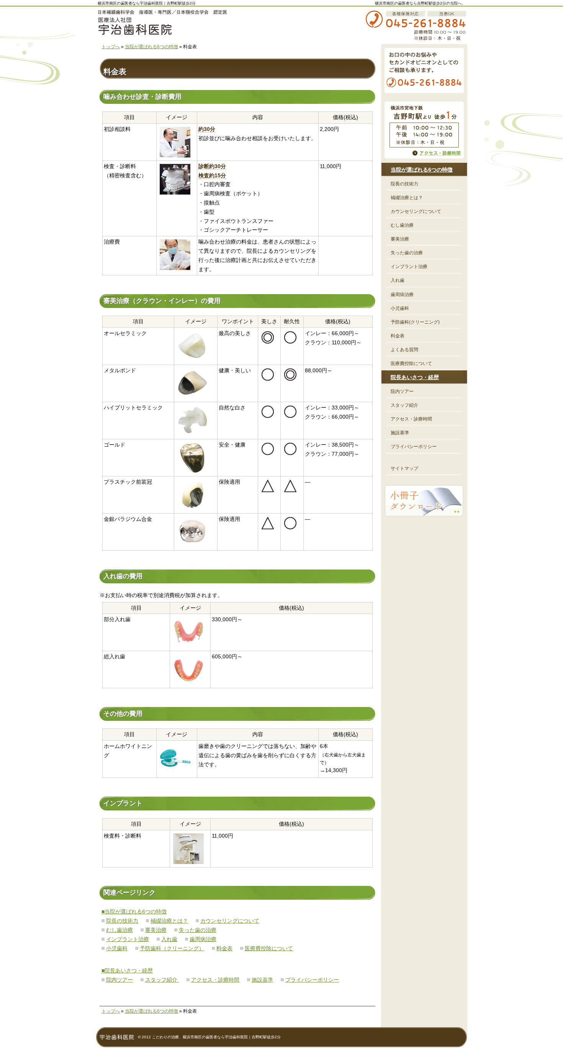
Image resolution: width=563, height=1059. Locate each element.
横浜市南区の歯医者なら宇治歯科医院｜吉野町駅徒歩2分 (147, 3)
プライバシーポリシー (312, 980)
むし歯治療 (119, 930)
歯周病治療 (203, 939)
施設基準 (262, 980)
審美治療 (156, 930)
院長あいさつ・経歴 (415, 377)
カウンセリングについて (229, 921)
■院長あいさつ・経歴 (127, 970)
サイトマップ (404, 468)
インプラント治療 (127, 939)
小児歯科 (117, 948)
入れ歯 (169, 939)
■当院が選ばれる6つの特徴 (134, 911)
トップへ (110, 46)
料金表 (224, 948)
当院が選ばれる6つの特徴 (151, 46)
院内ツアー (119, 980)
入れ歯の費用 (122, 576)
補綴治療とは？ (169, 921)
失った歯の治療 (197, 930)
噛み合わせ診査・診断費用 (142, 96)
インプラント (122, 803)
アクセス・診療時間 (215, 980)
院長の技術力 (122, 921)
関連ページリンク (129, 892)
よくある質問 (404, 349)
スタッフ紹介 (162, 980)
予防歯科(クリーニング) (415, 322)
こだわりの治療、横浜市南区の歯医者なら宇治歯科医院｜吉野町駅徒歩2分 (216, 1037)
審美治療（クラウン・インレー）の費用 (162, 300)
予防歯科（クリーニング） (172, 948)
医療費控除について (269, 948)
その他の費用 (122, 713)
